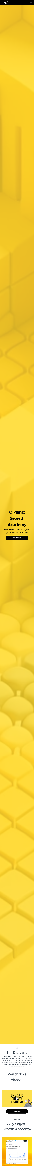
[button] (31, 2)
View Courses (17, 538)
